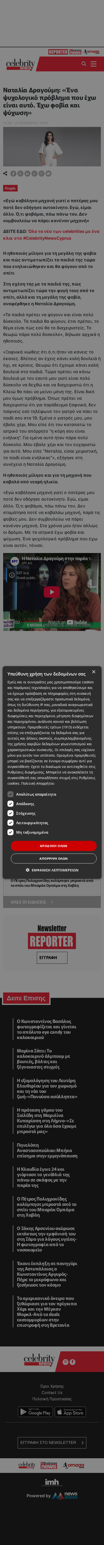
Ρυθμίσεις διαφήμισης (25, 772)
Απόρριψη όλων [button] (53, 858)
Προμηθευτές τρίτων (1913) (50, 727)
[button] (52, 870)
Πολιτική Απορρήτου (37, 783)
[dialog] (52, 772)
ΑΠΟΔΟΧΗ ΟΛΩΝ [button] (53, 846)
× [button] (93, 672)
